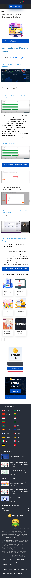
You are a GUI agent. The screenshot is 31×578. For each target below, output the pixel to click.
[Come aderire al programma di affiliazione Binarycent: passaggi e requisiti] (5, 472)
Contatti (17, 564)
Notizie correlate (8, 274)
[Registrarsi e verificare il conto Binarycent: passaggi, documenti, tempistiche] (8, 283)
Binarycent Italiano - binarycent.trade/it (12, 573)
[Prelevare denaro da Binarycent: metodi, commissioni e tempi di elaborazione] (21, 304)
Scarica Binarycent (22, 569)
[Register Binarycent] (15, 386)
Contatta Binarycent (7, 576)
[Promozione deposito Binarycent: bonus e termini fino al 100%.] (5, 456)
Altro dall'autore (22, 274)
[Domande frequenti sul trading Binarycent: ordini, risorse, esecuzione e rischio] (8, 304)
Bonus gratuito (16, 373)
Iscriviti (23, 562)
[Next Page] (5, 339)
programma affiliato (8, 562)
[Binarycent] (15, 359)
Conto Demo (19, 567)
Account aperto (15, 368)
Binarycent (5, 559)
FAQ (13, 567)
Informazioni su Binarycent (17, 559)
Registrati (17, 562)
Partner (10, 564)
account (5, 564)
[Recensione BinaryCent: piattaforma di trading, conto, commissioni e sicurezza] (21, 324)
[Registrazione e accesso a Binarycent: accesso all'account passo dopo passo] (21, 283)
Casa (2, 11)
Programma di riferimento (9, 569)
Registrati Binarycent (15, 6)
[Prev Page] (2, 339)
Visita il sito (15, 364)
